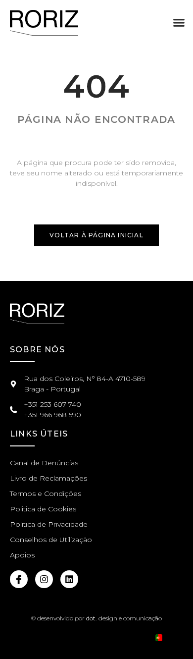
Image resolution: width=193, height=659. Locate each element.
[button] (179, 22)
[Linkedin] (69, 579)
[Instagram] (44, 579)
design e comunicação (123, 618)
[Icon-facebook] (19, 579)
